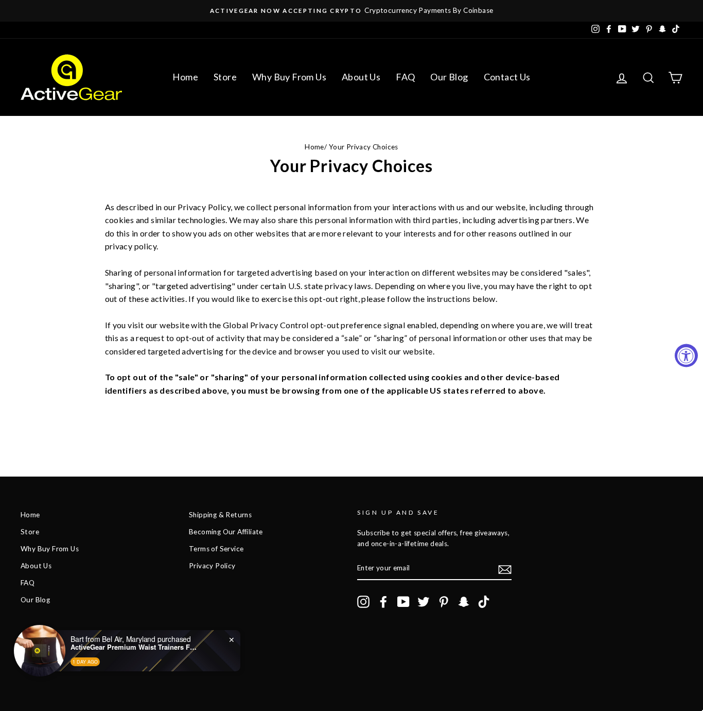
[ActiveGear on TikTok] (484, 602)
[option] (351, 10)
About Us (361, 76)
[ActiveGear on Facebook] (383, 602)
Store (225, 76)
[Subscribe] (505, 569)
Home (185, 76)
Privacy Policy (212, 566)
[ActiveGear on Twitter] (423, 602)
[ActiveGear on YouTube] (403, 602)
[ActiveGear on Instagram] (363, 602)
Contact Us (507, 76)
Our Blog (449, 76)
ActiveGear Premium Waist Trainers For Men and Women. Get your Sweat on (135, 647)
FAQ (405, 76)
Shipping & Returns (220, 515)
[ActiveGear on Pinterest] (443, 602)
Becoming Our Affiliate (226, 532)
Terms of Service (216, 549)
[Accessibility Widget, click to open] (686, 355)
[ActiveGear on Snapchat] (464, 602)
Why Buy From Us (289, 76)
